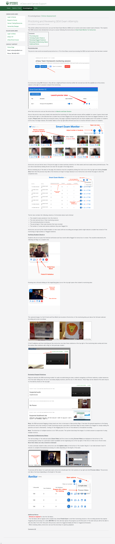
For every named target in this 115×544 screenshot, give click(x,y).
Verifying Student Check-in (37, 38)
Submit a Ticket (16, 8)
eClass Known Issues (13, 40)
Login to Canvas (11, 17)
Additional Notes (34, 44)
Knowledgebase (27, 8)
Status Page (10, 47)
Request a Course (12, 20)
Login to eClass (11, 33)
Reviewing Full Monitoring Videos (39, 42)
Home (8, 8)
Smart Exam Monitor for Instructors (86, 30)
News (35, 8)
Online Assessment (48, 16)
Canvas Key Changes (13, 26)
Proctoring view (34, 36)
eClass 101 (10, 36)
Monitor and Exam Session (63, 111)
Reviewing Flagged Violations (38, 40)
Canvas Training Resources (14, 23)
